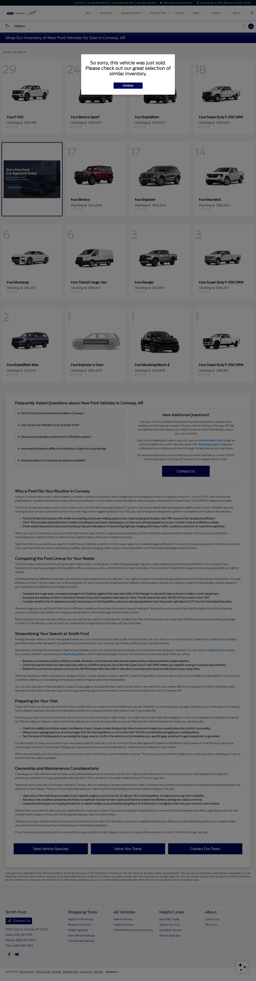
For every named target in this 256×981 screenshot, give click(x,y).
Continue (128, 85)
